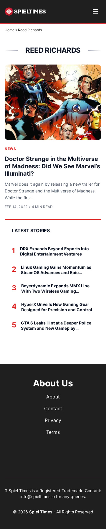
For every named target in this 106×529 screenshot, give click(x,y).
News (10, 148)
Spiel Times (41, 511)
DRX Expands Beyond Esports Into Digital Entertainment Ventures (54, 251)
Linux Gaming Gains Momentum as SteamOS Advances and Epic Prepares (56, 270)
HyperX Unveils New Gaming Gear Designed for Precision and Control (56, 307)
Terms (53, 432)
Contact (53, 408)
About (53, 397)
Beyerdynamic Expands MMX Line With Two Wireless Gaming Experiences (55, 288)
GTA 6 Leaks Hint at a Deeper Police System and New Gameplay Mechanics (56, 325)
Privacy (53, 420)
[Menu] (95, 11)
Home (9, 30)
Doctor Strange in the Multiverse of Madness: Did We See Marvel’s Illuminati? (52, 166)
